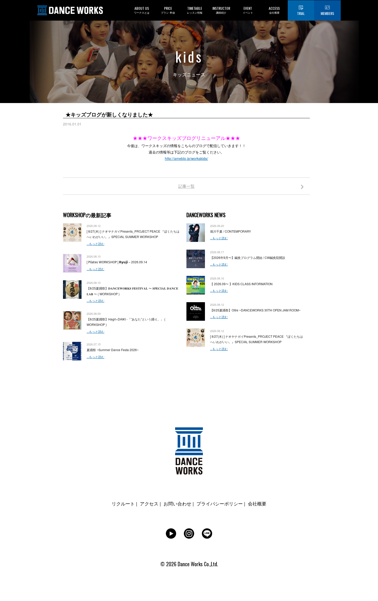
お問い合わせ (177, 503)
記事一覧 (186, 186)
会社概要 (257, 503)
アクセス (149, 503)
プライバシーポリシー (219, 503)
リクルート (123, 503)
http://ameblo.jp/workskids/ (186, 158)
